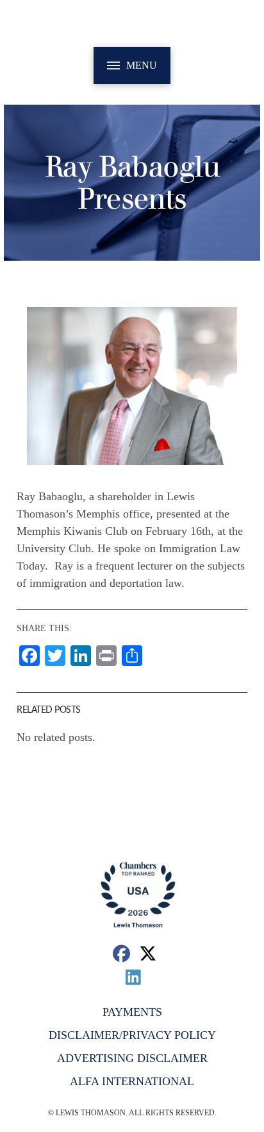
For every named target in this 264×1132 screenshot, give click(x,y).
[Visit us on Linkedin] (133, 977)
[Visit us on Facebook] (121, 953)
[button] (132, 65)
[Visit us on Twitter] (148, 953)
